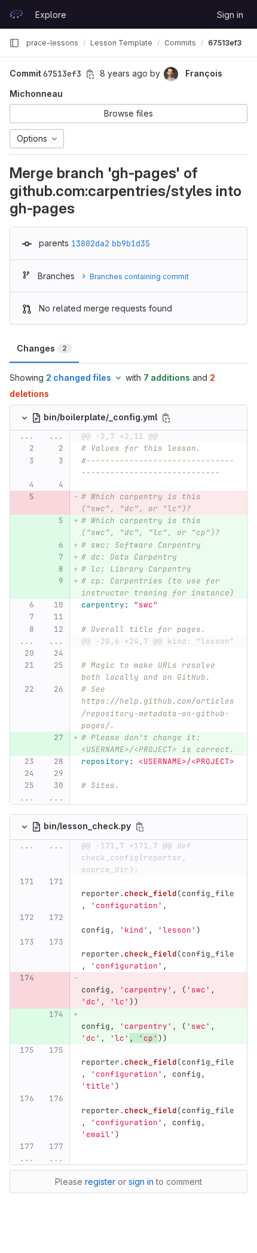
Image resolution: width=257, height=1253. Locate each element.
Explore (50, 15)
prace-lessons (52, 42)
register (100, 1181)
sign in (141, 1181)
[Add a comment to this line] (10, 448)
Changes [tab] (42, 348)
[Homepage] (16, 14)
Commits (180, 42)
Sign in (230, 15)
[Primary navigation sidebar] (14, 43)
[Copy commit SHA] (90, 74)
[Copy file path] (166, 418)
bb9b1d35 (131, 243)
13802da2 (90, 243)
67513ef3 (224, 42)
